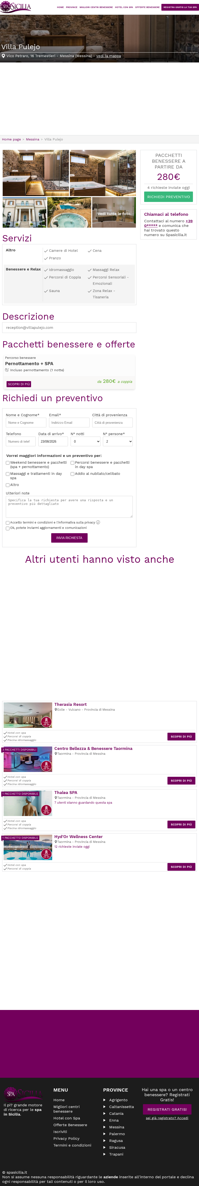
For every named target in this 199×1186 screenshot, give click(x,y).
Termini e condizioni (72, 1145)
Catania (116, 1113)
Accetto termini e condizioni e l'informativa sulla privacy (54, 522)
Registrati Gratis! (167, 1109)
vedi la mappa (108, 56)
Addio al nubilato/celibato (97, 473)
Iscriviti (60, 1131)
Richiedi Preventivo (168, 196)
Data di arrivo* (51, 434)
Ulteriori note (18, 493)
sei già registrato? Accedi (167, 1118)
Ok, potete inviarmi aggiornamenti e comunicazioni (48, 528)
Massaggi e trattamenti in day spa (36, 475)
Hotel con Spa (124, 7)
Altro (14, 485)
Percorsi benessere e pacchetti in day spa (102, 464)
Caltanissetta (121, 1106)
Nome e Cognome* (23, 415)
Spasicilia (16, 7)
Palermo (117, 1134)
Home (60, 7)
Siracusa (117, 1147)
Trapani (116, 1154)
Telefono (13, 434)
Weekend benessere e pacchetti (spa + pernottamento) (38, 464)
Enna (114, 1120)
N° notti (77, 434)
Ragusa (116, 1140)
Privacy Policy (66, 1138)
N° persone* (114, 434)
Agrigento (118, 1100)
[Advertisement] (99, 99)
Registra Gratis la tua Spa (180, 7)
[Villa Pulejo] (35, 173)
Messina (116, 1127)
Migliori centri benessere (96, 7)
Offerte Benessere (147, 7)
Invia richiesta (69, 538)
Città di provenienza (109, 415)
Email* (55, 415)
